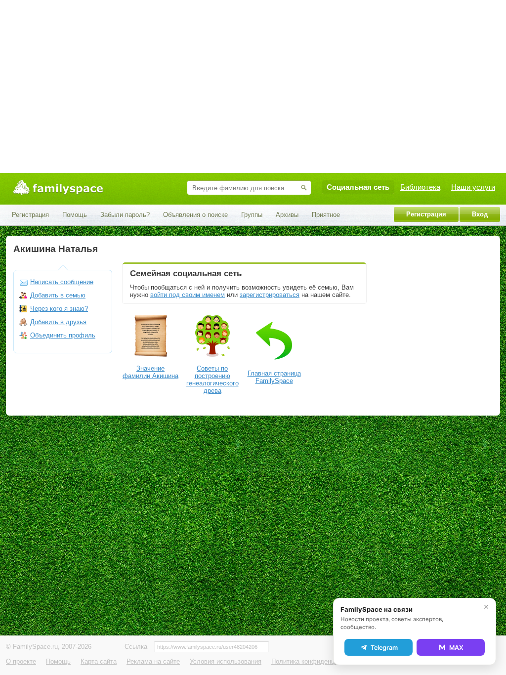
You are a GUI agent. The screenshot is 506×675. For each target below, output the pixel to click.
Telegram (384, 647)
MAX (456, 647)
